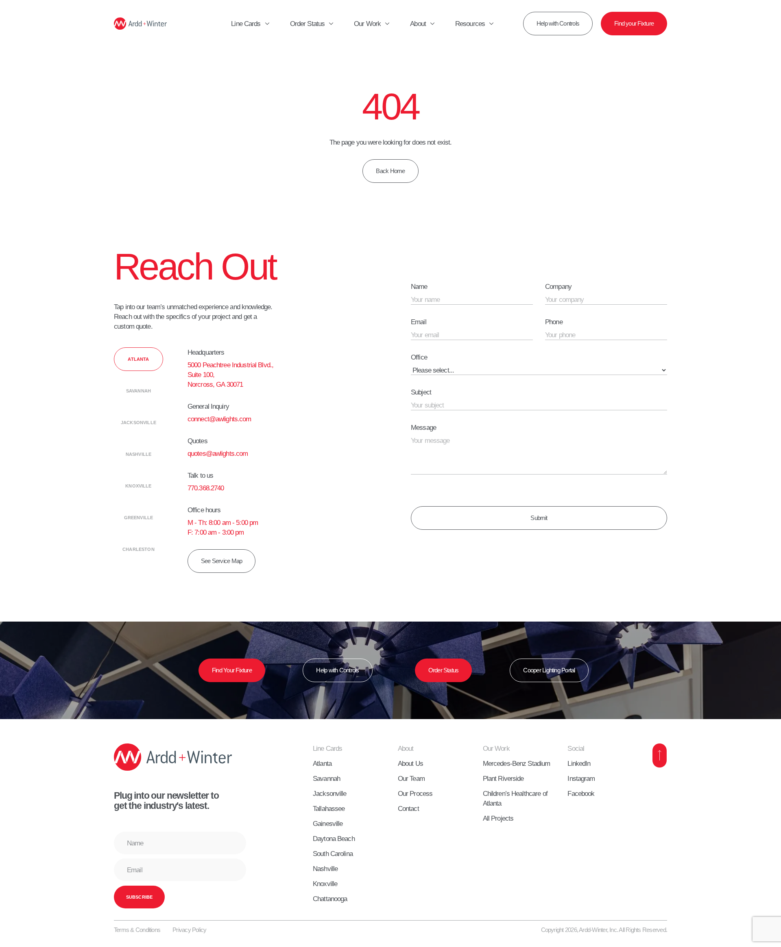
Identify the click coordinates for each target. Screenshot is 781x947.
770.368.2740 (206, 488)
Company (558, 286)
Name (419, 286)
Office (419, 357)
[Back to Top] (659, 755)
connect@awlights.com (219, 419)
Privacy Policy (189, 929)
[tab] (138, 359)
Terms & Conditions (137, 929)
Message (423, 427)
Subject (421, 392)
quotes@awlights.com (218, 453)
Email (418, 322)
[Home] (140, 23)
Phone (554, 322)
